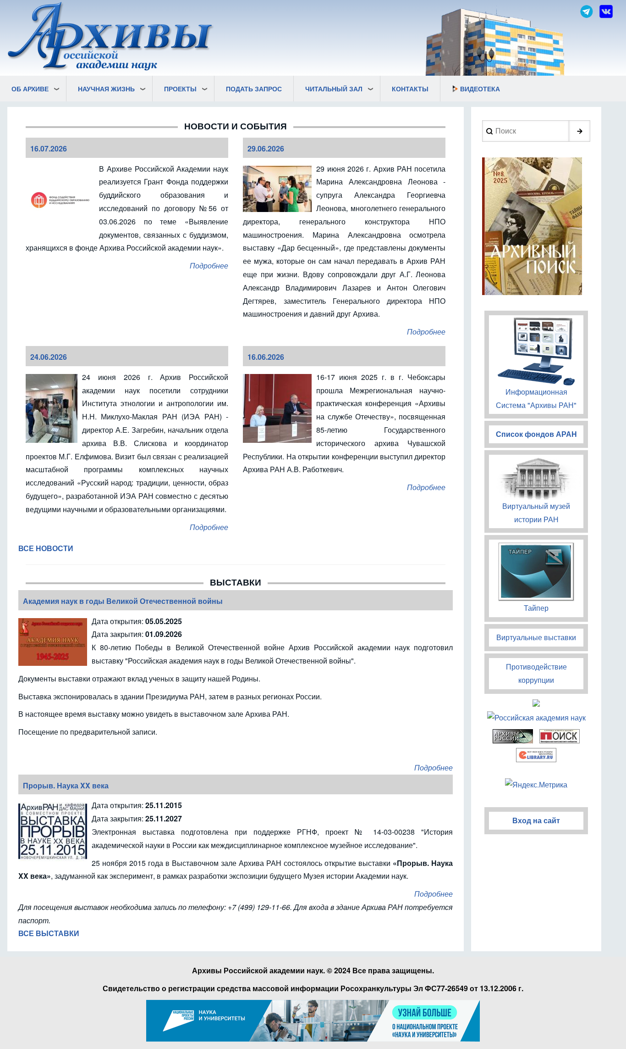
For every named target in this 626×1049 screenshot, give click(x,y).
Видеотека (480, 88)
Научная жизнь (106, 88)
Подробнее (209, 265)
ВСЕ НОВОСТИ (45, 548)
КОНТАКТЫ (410, 88)
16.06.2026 (265, 357)
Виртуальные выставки (536, 637)
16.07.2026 (48, 148)
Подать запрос (254, 88)
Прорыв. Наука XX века (66, 785)
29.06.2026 (265, 148)
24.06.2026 (48, 357)
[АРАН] (110, 37)
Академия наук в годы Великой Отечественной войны (123, 601)
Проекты (180, 88)
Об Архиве (30, 88)
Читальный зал (333, 88)
